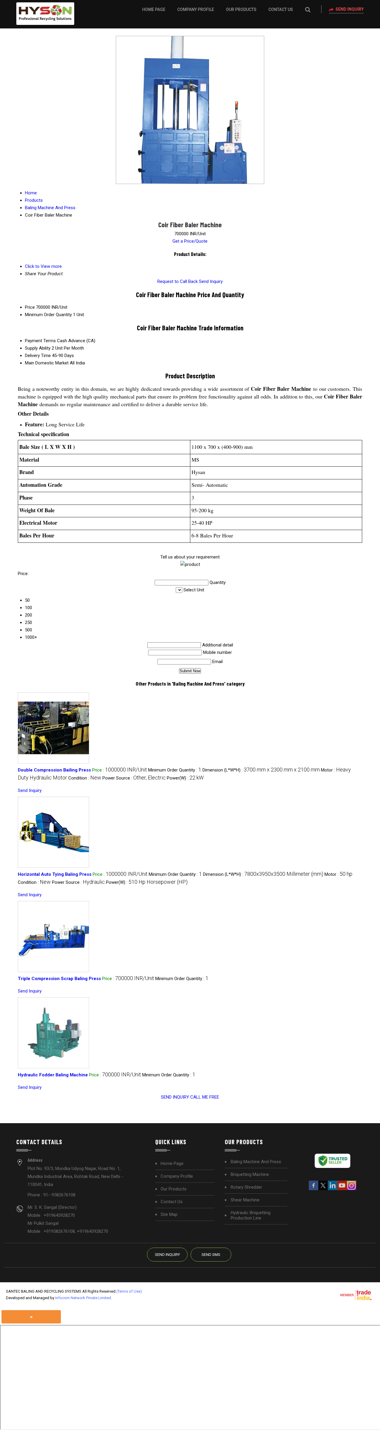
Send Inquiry (349, 9)
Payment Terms (40, 340)
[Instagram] (351, 1189)
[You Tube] (342, 1189)
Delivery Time (38, 355)
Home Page (153, 9)
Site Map (169, 1214)
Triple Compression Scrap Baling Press (59, 978)
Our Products (241, 9)
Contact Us (280, 9)
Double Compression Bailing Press (54, 770)
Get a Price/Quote (190, 241)
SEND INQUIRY (175, 1097)
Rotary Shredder (246, 1187)
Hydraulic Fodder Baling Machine (53, 1075)
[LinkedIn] (332, 1189)
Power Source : (134, 778)
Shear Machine (245, 1200)
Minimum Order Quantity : (174, 770)
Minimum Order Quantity (48, 314)
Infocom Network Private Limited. (83, 1298)
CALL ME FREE (204, 1097)
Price (30, 307)
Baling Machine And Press (256, 1161)
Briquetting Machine (250, 1174)
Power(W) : (185, 778)
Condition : (84, 778)
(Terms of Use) (129, 1291)
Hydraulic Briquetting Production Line (250, 1215)
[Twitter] (323, 1189)
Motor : (338, 874)
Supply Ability (37, 348)
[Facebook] (313, 1189)
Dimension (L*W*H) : (261, 770)
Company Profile (195, 9)
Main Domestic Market (47, 363)
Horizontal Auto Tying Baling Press (54, 874)
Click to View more (43, 266)
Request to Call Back (177, 281)
